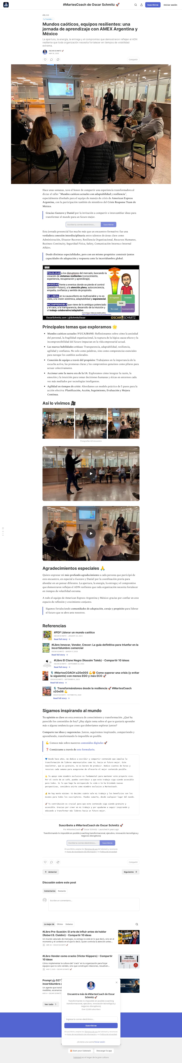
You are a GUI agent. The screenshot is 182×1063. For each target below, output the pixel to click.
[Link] (39, 327)
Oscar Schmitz (60, 636)
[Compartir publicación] (141, 4)
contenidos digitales (92, 743)
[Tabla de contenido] (3, 531)
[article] (91, 940)
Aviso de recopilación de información (81, 1034)
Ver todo (49, 1004)
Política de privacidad (108, 1034)
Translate (48, 19)
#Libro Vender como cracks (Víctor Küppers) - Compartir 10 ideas (77, 958)
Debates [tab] (69, 924)
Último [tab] (60, 924)
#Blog (46, 15)
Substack (77, 1057)
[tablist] (55, 891)
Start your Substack (82, 1050)
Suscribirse (152, 4)
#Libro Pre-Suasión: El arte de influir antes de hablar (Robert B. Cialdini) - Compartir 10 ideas (74, 933)
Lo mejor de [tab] (49, 924)
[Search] (135, 4)
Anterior (52, 872)
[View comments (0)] (51, 59)
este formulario (85, 750)
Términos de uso (91, 1031)
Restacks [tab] (62, 891)
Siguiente (129, 872)
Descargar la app (104, 1050)
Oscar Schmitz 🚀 (56, 51)
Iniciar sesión (170, 4)
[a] (91, 473)
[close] (116, 982)
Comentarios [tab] (49, 891)
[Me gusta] (45, 59)
